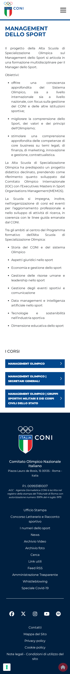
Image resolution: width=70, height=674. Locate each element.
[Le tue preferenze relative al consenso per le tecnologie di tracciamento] (6, 667)
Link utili (35, 561)
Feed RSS (35, 568)
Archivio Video (35, 541)
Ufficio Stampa (35, 510)
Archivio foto (35, 548)
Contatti (35, 627)
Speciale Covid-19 (35, 588)
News (35, 535)
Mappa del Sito (35, 634)
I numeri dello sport (35, 528)
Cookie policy (35, 647)
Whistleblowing (35, 581)
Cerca (35, 555)
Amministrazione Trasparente (35, 575)
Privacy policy (35, 641)
